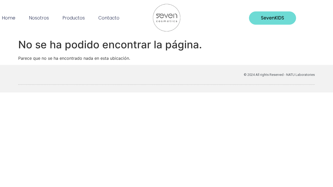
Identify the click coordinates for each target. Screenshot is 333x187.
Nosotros (39, 18)
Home (8, 18)
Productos (73, 18)
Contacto (108, 18)
